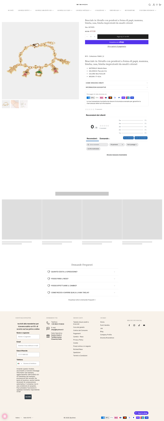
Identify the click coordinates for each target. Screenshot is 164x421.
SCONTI (10, 10)
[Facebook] (129, 325)
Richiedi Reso (78, 349)
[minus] (87, 37)
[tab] (105, 138)
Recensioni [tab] (92, 138)
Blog (101, 331)
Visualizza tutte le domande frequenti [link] (81, 300)
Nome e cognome (23, 333)
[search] (149, 5)
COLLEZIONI (99, 10)
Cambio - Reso (78, 337)
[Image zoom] (40, 60)
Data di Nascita (22, 351)
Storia (102, 322)
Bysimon (73, 418)
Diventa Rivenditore (107, 338)
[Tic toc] (139, 325)
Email (19, 342)
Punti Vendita (105, 325)
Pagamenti (77, 333)
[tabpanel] (116, 159)
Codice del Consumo (80, 330)
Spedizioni (76, 352)
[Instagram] (134, 325)
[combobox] (19, 363)
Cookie (75, 343)
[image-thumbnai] (6, 104)
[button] (122, 36)
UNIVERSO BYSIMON (146, 10)
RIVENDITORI (130, 10)
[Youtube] (144, 325)
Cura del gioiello (78, 327)
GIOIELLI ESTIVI (24, 10)
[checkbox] (93, 149)
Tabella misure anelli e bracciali (81, 323)
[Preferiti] (157, 5)
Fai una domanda (128, 138)
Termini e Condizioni (80, 355)
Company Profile (106, 335)
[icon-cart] (160, 5)
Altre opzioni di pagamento (117, 46)
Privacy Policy (78, 340)
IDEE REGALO (114, 10)
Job (101, 328)
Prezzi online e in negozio (82, 346)
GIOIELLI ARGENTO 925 (43, 10)
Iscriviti (28, 397)
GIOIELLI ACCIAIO (63, 10)
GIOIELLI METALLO (82, 10)
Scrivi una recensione (141, 138)
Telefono (20, 359)
